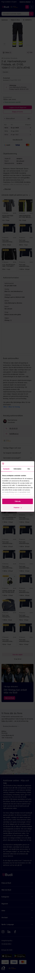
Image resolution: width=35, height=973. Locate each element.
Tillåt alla (17, 501)
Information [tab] (17, 469)
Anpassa (16, 507)
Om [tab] (29, 469)
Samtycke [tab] (6, 469)
